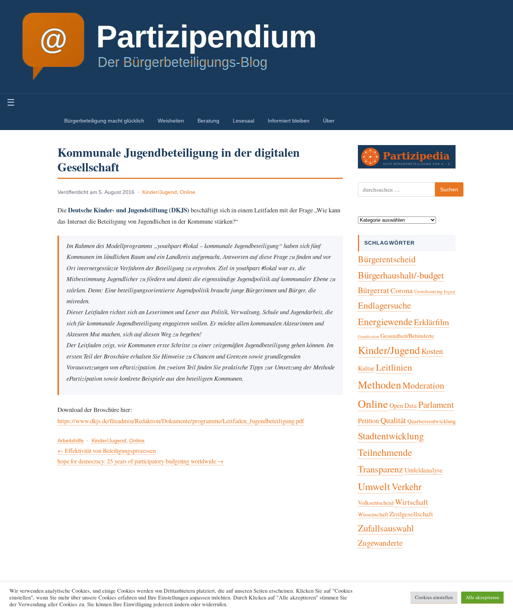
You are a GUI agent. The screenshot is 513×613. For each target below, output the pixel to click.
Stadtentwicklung (391, 435)
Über (329, 121)
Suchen (449, 189)
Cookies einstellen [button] (434, 597)
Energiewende (385, 321)
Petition (368, 420)
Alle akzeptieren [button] (482, 597)
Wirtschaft (411, 502)
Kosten (432, 351)
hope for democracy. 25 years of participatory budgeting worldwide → (140, 461)
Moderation (423, 385)
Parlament (436, 404)
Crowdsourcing (428, 291)
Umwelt (374, 486)
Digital (449, 291)
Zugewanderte (380, 542)
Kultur (366, 368)
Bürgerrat (373, 290)
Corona (402, 290)
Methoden (379, 384)
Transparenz (380, 469)
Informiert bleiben (288, 121)
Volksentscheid (376, 502)
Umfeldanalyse (423, 470)
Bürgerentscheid (387, 259)
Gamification (368, 336)
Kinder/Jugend (159, 192)
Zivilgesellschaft (411, 514)
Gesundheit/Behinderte (407, 335)
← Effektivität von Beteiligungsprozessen (106, 450)
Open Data (403, 405)
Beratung (208, 121)
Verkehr (406, 486)
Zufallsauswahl (386, 528)
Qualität (393, 420)
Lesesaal (243, 121)
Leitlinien (394, 367)
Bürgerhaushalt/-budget (401, 275)
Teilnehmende (385, 452)
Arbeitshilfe (70, 440)
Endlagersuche (384, 305)
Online (187, 192)
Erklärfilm (431, 321)
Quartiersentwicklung (431, 421)
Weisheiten (171, 121)
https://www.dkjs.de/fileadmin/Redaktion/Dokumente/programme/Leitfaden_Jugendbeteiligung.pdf (180, 420)
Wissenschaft (373, 514)
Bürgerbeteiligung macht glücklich (104, 121)
